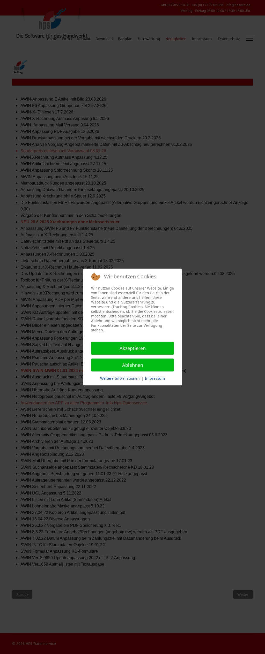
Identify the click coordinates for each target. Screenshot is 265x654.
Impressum (155, 378)
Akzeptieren (133, 348)
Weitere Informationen (120, 378)
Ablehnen (132, 365)
